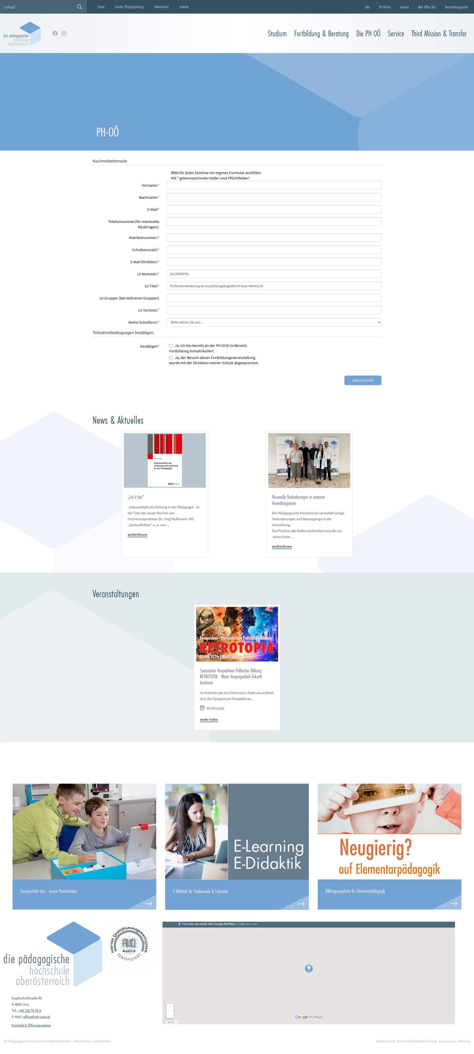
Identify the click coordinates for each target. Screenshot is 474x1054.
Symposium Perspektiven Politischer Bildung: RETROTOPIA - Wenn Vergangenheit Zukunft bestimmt (231, 676)
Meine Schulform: (143, 322)
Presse (101, 6)
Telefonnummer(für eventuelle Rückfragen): (133, 224)
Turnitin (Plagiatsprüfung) (129, 6)
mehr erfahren (84, 894)
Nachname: (149, 197)
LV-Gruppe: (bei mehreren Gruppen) (129, 298)
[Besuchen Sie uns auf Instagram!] (63, 33)
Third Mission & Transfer (439, 33)
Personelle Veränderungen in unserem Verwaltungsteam (298, 500)
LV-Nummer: (148, 273)
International (161, 6)
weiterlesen (137, 534)
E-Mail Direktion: (144, 261)
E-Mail (153, 209)
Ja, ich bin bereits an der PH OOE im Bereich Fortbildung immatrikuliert (208, 348)
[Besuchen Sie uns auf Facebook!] (55, 33)
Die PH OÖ (368, 33)
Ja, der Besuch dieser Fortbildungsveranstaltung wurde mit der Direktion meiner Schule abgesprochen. (214, 360)
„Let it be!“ (136, 496)
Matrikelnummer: (144, 237)
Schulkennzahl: (145, 249)
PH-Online (385, 7)
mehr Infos (209, 719)
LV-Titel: (152, 285)
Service (396, 33)
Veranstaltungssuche (456, 7)
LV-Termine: (148, 310)
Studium (277, 33)
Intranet (404, 7)
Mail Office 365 (427, 7)
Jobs (367, 7)
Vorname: (150, 185)
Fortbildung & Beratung (321, 33)
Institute (184, 6)
